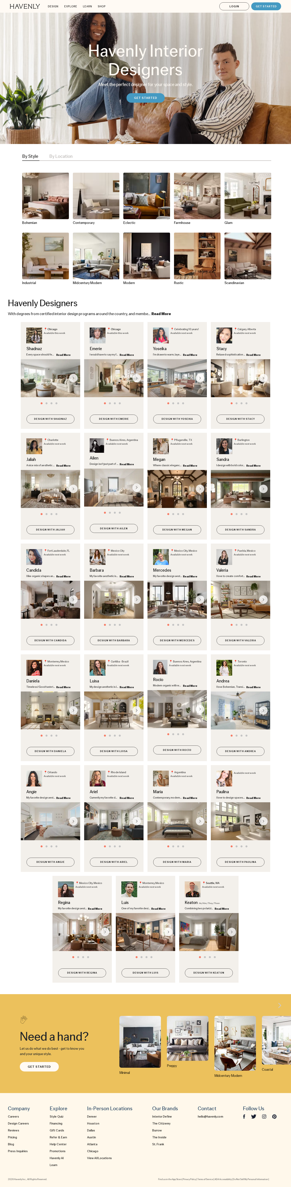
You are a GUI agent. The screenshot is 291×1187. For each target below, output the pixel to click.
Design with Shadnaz (50, 418)
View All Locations (99, 1158)
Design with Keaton (208, 972)
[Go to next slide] (73, 378)
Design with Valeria (240, 640)
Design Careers (18, 1123)
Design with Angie (50, 861)
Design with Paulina (240, 861)
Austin (91, 1137)
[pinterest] (274, 1116)
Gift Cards (57, 1130)
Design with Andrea (240, 751)
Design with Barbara (114, 640)
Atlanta (92, 1144)
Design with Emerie (114, 418)
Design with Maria (177, 861)
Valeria (222, 570)
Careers (13, 1116)
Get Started (39, 1067)
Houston (93, 1123)
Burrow (157, 1130)
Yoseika (159, 348)
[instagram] (264, 1116)
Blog (11, 1144)
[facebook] (244, 1116)
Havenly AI (57, 1158)
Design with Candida (50, 640)
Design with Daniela (50, 751)
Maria (158, 791)
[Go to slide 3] (51, 403)
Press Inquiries (18, 1151)
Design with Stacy (240, 418)
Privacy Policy (189, 1179)
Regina (64, 902)
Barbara (97, 570)
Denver (92, 1116)
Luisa (94, 680)
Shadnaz (34, 348)
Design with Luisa (114, 751)
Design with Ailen (114, 528)
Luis (125, 902)
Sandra (222, 459)
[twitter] (253, 1116)
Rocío (158, 679)
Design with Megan (177, 529)
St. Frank (158, 1144)
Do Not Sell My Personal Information (250, 1179)
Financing (56, 1123)
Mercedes (162, 570)
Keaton (191, 902)
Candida (33, 570)
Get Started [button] (145, 98)
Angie (31, 791)
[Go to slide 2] (47, 403)
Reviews (13, 1130)
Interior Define (162, 1116)
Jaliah (31, 459)
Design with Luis (145, 972)
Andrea (222, 680)
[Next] (279, 1006)
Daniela (32, 680)
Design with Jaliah (50, 529)
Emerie (96, 348)
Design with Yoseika (177, 418)
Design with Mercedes (177, 640)
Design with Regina (82, 972)
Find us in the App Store (170, 1179)
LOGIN (234, 6)
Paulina (222, 791)
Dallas (91, 1130)
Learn (53, 1165)
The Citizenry (161, 1123)
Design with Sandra (240, 529)
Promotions (58, 1151)
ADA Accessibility (223, 1179)
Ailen (94, 458)
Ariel (94, 791)
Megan (159, 459)
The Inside (159, 1137)
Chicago (52, 329)
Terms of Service (205, 1179)
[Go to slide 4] (56, 403)
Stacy (221, 348)
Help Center (58, 1144)
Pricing (12, 1137)
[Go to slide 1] (42, 403)
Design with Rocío (177, 749)
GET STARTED (266, 6)
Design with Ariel (114, 861)
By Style (30, 156)
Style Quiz (57, 1116)
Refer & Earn (58, 1137)
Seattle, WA (213, 883)
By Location (61, 156)
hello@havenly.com (210, 1116)
